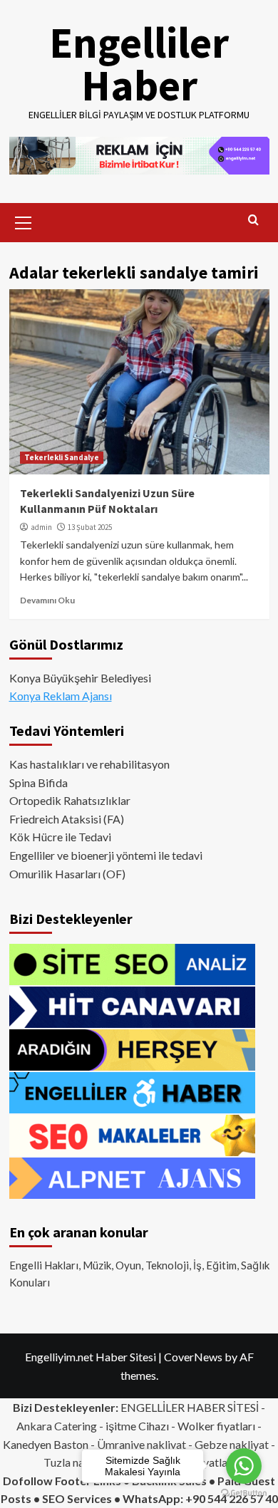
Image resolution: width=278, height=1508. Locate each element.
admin (41, 527)
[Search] (253, 220)
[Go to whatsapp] (244, 1466)
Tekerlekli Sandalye (61, 457)
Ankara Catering (56, 1425)
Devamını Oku (47, 600)
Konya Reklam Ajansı (60, 695)
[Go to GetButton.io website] (244, 1493)
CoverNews (193, 1356)
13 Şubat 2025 (90, 527)
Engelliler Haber (139, 64)
